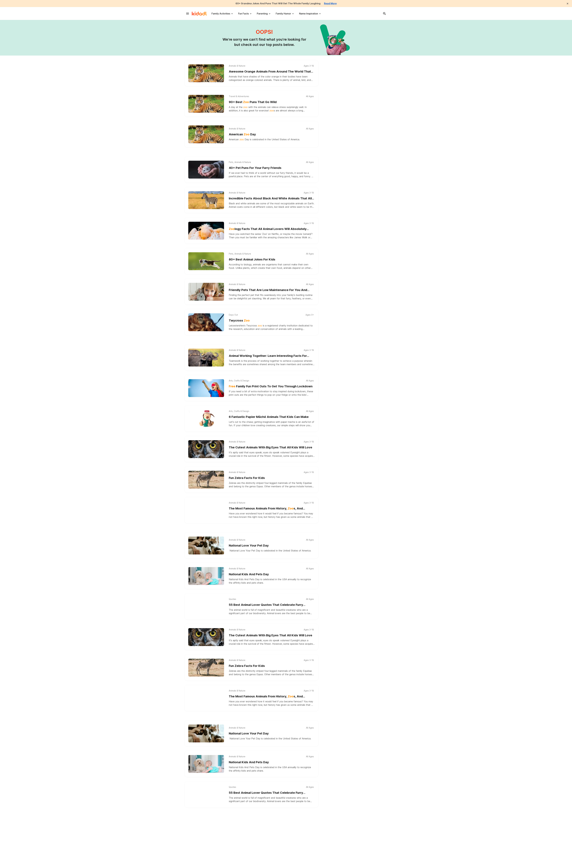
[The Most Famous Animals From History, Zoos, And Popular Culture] (206, 510)
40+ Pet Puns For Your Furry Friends (255, 168)
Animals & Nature (237, 66)
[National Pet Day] (206, 825)
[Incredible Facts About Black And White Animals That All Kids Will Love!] (206, 200)
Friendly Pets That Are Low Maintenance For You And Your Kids (268, 290)
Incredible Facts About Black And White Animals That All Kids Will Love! (270, 199)
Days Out (233, 315)
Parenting (262, 13)
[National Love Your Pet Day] (206, 545)
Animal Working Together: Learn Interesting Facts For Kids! (268, 356)
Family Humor (283, 13)
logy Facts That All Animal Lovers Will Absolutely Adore (268, 229)
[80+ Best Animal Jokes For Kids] (206, 261)
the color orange (270, 76)
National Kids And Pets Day (249, 574)
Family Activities (221, 13)
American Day (242, 134)
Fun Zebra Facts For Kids (247, 478)
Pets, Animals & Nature (240, 162)
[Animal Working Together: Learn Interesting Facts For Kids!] (206, 357)
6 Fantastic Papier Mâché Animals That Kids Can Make (269, 417)
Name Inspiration (308, 13)
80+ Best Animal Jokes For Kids (252, 259)
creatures (271, 425)
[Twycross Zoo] (206, 322)
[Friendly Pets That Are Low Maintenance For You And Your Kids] (206, 292)
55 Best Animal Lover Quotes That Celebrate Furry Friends (266, 605)
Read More (330, 3)
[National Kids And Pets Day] (206, 576)
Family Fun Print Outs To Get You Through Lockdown (271, 386)
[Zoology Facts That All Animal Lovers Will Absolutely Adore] (206, 231)
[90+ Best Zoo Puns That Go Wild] (206, 104)
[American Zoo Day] (206, 134)
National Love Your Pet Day (249, 545)
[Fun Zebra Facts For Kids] (206, 480)
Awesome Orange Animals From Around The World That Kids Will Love (270, 72)
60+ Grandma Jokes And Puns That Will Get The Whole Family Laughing (278, 3)
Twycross (239, 320)
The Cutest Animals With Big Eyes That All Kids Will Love (270, 447)
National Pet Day (241, 823)
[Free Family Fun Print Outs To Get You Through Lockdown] (206, 388)
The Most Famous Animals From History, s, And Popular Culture (266, 509)
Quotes (232, 599)
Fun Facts (243, 13)
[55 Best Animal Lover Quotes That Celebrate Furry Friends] (206, 606)
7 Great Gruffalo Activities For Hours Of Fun (260, 854)
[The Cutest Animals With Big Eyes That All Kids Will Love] (206, 449)
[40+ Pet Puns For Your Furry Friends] (206, 170)
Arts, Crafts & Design (239, 380)
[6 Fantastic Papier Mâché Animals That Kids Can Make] (206, 419)
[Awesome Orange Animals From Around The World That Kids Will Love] (206, 73)
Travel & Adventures (239, 96)
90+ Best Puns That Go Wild (253, 102)
